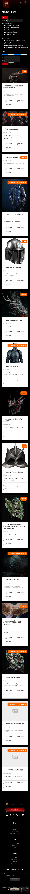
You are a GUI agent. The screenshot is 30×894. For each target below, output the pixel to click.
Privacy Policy (6, 889)
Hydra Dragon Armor (14, 724)
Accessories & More (15, 833)
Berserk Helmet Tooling (15, 157)
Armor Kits (15, 831)
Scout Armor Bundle (14, 770)
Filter (4, 17)
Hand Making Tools (13, 320)
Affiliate (15, 857)
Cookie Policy (24, 889)
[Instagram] (13, 815)
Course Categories (7, 23)
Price (3, 52)
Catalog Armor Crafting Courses (15, 41)
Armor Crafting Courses (12, 25)
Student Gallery (15, 864)
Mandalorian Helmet (14, 268)
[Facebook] (10, 815)
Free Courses (9, 30)
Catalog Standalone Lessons (14, 45)
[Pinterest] (17, 815)
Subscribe (15, 880)
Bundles (15, 829)
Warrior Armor (11, 366)
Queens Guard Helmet (14, 472)
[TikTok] (20, 815)
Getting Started (15, 843)
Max (3, 61)
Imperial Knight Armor (14, 215)
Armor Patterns (15, 827)
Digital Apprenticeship (12, 28)
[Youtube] (7, 815)
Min (3, 57)
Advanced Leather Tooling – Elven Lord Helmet (12, 623)
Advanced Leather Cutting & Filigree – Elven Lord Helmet (14, 527)
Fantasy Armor (11, 129)
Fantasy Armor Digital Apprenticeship (16, 47)
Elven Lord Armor (13, 678)
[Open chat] (21, 889)
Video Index (15, 845)
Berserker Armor (12, 580)
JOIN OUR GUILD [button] (15, 809)
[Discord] (23, 815)
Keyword (4, 20)
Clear (11, 64)
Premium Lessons (10, 34)
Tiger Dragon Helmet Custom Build (13, 87)
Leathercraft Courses (11, 32)
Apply (4, 64)
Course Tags (5, 38)
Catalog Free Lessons (11, 43)
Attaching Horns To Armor (12, 420)
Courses (15, 847)
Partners (15, 861)
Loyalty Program (15, 859)
